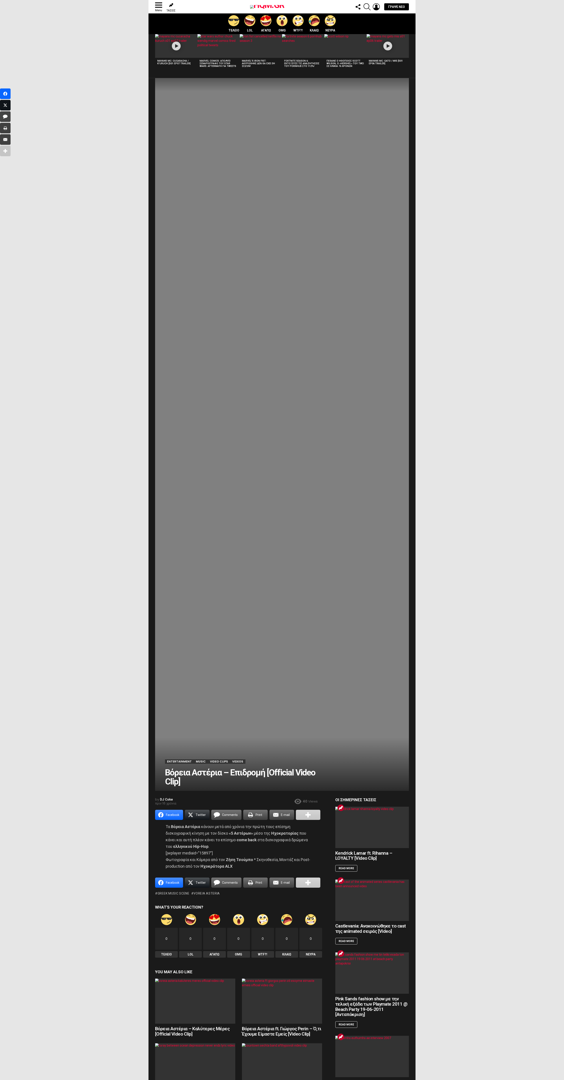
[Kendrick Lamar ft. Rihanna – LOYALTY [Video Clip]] (372, 827)
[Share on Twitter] (5, 105)
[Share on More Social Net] (308, 815)
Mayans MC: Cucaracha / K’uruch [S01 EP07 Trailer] (174, 62)
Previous (157, 52)
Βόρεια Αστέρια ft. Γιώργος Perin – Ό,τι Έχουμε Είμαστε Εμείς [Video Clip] (281, 1031)
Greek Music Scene (173, 893)
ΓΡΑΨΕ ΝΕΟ (396, 7)
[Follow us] (357, 6)
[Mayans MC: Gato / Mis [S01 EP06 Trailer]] (388, 46)
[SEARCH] (367, 6)
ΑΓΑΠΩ (266, 30)
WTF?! (298, 30)
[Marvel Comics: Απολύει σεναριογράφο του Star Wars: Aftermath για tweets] (218, 46)
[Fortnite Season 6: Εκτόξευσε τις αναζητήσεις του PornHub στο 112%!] (303, 46)
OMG (282, 30)
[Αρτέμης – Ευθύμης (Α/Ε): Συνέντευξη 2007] (372, 1056)
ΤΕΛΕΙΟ (233, 30)
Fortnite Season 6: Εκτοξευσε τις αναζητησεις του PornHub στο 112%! (301, 63)
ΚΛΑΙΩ (314, 30)
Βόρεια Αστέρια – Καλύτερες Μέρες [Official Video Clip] (192, 1031)
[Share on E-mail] (5, 139)
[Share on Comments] (5, 116)
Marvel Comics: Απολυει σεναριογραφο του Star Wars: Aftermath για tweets (218, 63)
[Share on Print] (5, 128)
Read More (346, 868)
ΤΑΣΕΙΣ (171, 10)
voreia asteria (206, 893)
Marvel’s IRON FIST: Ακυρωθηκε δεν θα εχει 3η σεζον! (258, 63)
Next (406, 52)
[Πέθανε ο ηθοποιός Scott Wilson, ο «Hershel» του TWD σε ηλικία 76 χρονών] (345, 46)
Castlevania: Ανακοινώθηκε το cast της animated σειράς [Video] (370, 928)
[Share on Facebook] (5, 93)
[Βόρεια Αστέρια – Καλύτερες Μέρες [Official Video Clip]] (195, 1001)
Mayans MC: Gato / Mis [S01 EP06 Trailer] (386, 62)
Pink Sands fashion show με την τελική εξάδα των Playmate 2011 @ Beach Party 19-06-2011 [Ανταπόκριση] (371, 1006)
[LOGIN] (376, 6)
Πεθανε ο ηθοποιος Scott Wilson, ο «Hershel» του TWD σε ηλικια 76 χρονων (345, 63)
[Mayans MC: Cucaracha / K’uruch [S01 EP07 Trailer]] (176, 46)
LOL (250, 30)
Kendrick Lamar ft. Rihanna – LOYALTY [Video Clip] (363, 855)
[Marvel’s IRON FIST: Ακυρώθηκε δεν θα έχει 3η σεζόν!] (261, 46)
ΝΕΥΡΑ (330, 30)
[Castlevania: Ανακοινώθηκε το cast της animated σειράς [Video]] (372, 900)
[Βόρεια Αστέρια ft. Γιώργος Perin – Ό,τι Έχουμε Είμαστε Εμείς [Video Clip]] (282, 1001)
